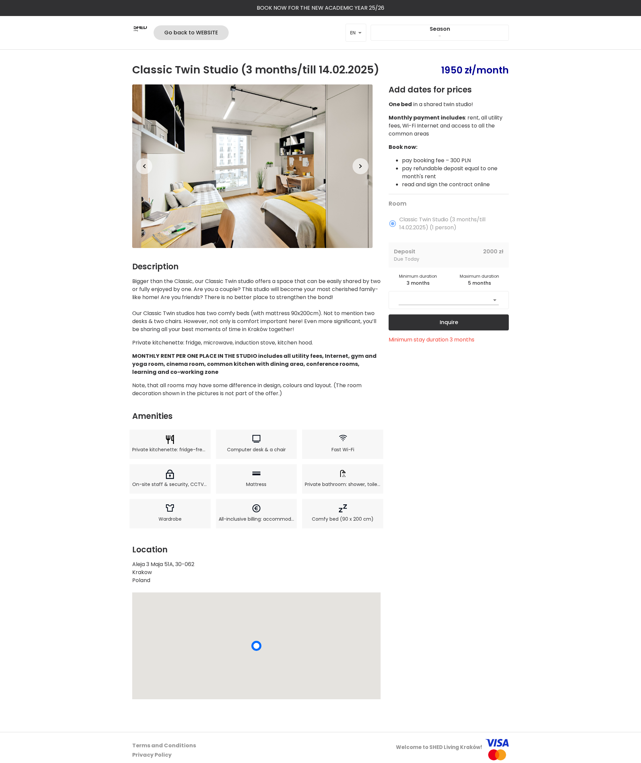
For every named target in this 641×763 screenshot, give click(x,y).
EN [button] (353, 32)
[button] (252, 166)
